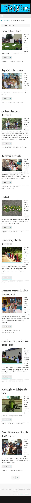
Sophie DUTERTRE (7, 147)
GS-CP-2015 (20, 61)
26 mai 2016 (12, 423)
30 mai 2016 (12, 381)
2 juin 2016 (12, 231)
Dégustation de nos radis (12, 70)
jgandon (5, 61)
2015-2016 (6, 20)
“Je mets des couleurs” (11, 31)
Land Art (5, 197)
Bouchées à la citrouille (11, 156)
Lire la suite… (6, 57)
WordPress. (26, 494)
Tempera (21, 494)
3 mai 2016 (12, 470)
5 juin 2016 (16, 147)
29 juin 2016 (12, 61)
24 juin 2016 (12, 102)
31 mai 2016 (17, 330)
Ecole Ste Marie (7, 4)
